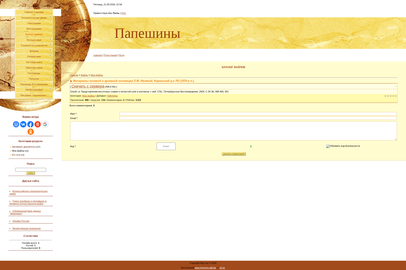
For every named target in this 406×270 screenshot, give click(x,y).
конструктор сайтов (205, 267)
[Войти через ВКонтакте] (23, 124)
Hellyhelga (112, 96)
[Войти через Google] (45, 124)
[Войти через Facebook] (30, 124)
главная (97, 55)
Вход (121, 55)
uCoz (222, 267)
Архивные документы (23, 146)
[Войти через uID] (16, 124)
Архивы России (20, 221)
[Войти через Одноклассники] (30, 132)
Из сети (16, 155)
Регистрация (110, 55)
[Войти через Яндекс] (37, 124)
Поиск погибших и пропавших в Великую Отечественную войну (28, 202)
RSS (123, 13)
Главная (74, 75)
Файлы (84, 75)
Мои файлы (18, 150)
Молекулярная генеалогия (26, 228)
